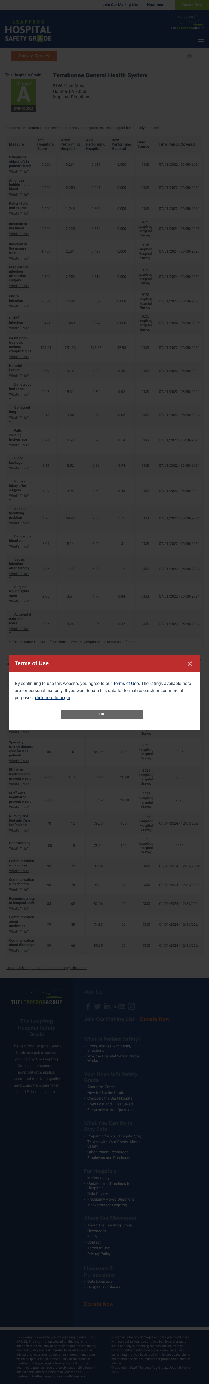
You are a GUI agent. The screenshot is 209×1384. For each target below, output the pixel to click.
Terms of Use (126, 683)
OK (101, 714)
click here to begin (52, 698)
